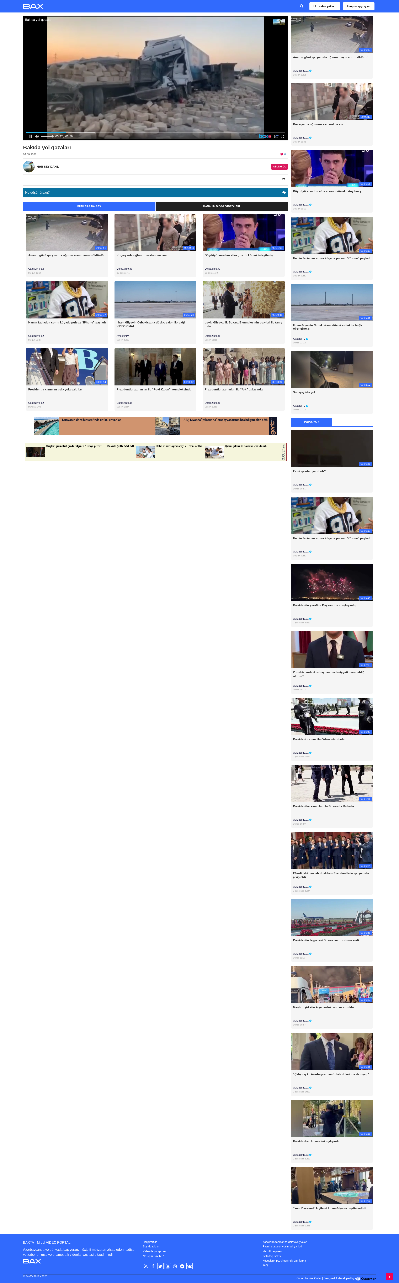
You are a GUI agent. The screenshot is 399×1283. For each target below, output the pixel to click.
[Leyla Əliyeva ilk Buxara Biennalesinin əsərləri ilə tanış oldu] (244, 299)
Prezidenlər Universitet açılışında (316, 1141)
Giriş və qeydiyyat (358, 6)
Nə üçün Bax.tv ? (153, 1256)
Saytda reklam (151, 1246)
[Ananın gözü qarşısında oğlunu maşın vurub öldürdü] (67, 232)
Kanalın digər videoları (221, 206)
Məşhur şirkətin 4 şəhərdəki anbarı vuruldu (323, 1007)
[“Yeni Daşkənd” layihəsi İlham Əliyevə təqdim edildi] (332, 1185)
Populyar (311, 422)
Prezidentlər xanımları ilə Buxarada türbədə (323, 806)
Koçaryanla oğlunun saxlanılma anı (142, 255)
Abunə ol (279, 166)
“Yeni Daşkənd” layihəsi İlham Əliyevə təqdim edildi (329, 1208)
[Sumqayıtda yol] (332, 369)
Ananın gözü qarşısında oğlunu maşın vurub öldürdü (66, 255)
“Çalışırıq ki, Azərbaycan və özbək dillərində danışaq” (331, 1074)
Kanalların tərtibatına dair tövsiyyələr (284, 1241)
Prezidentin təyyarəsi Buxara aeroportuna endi (326, 940)
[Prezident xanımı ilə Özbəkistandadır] (332, 716)
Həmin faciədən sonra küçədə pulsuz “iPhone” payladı (67, 322)
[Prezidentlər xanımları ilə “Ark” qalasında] (244, 366)
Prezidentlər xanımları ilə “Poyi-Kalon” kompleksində (154, 389)
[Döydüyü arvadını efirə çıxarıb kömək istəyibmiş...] (244, 232)
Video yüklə (326, 6)
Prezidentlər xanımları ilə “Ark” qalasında (234, 389)
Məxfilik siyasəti (272, 1251)
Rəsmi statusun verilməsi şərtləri (282, 1246)
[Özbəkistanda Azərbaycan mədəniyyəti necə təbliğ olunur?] (332, 649)
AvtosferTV (123, 335)
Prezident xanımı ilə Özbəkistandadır (319, 739)
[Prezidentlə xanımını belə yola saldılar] (67, 366)
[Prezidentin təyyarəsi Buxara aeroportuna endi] (332, 917)
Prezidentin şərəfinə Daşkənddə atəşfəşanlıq (324, 605)
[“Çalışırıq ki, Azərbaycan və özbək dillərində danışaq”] (332, 1051)
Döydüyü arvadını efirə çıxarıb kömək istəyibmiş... (240, 255)
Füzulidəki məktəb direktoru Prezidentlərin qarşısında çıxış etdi (331, 875)
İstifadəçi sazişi (271, 1256)
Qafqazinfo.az (36, 268)
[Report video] (284, 179)
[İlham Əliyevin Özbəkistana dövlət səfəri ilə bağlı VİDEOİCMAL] (156, 299)
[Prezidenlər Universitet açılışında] (332, 1118)
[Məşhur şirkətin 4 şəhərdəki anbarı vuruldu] (332, 984)
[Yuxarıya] (389, 1276)
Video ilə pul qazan (154, 1251)
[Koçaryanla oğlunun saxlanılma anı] (156, 232)
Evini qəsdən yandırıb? (309, 471)
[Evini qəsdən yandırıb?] (332, 448)
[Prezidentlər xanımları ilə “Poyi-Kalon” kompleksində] (156, 366)
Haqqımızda (150, 1241)
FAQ (265, 1265)
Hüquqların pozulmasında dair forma (284, 1260)
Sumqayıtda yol (304, 392)
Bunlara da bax (89, 206)
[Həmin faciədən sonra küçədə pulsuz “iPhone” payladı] (67, 299)
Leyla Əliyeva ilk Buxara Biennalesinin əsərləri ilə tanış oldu (243, 324)
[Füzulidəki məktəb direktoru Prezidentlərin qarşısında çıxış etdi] (332, 850)
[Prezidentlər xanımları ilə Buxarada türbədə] (332, 783)
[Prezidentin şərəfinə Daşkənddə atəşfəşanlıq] (332, 582)
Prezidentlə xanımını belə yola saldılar (55, 389)
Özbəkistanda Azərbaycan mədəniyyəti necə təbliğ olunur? (329, 674)
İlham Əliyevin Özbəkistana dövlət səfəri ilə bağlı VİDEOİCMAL (151, 324)
